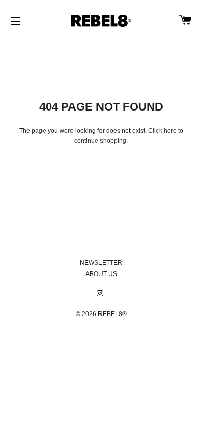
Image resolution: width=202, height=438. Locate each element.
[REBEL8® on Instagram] (101, 293)
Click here (162, 130)
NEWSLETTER (101, 262)
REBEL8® (112, 314)
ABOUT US (101, 274)
